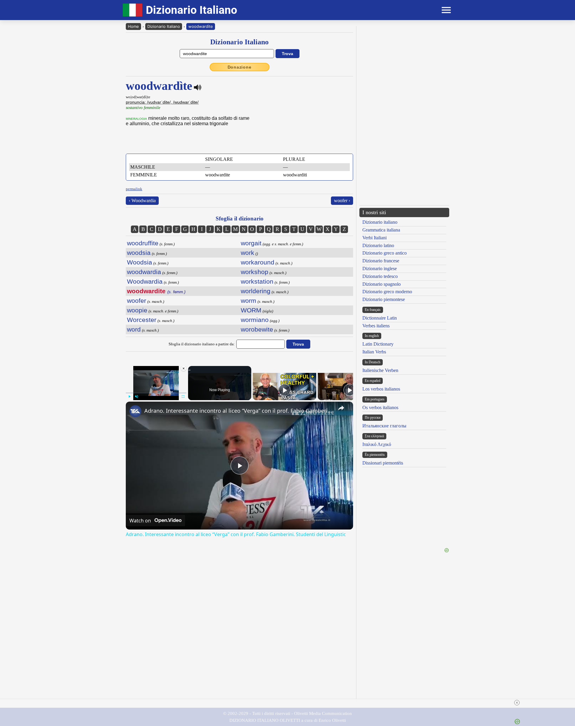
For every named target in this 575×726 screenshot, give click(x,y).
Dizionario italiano (379, 222)
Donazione (240, 67)
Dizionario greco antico (384, 252)
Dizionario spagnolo (381, 284)
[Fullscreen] (183, 396)
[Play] (129, 396)
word (134, 329)
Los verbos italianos (381, 388)
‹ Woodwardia (142, 200)
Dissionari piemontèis (382, 462)
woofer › (342, 200)
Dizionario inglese (379, 268)
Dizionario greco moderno (387, 291)
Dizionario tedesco (380, 276)
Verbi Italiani (374, 237)
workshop (254, 271)
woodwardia (144, 271)
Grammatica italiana (381, 229)
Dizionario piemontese (383, 299)
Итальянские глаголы (384, 425)
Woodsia (139, 262)
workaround (257, 262)
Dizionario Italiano (163, 26)
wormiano (255, 319)
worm (248, 300)
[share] (341, 408)
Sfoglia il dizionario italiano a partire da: (202, 344)
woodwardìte (200, 26)
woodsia (139, 252)
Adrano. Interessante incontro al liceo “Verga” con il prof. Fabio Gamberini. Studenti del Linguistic (238, 410)
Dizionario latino (378, 245)
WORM (251, 310)
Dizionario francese (380, 260)
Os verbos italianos (380, 407)
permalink (134, 189)
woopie (137, 310)
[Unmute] (136, 396)
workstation (257, 281)
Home (133, 26)
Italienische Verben (380, 370)
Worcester (141, 319)
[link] (135, 411)
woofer (136, 300)
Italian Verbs (374, 351)
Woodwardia (145, 281)
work (247, 252)
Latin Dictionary (378, 344)
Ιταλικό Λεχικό (376, 444)
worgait (251, 243)
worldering (255, 291)
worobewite (257, 329)
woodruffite (142, 243)
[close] (517, 702)
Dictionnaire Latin (379, 317)
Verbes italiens (376, 325)
